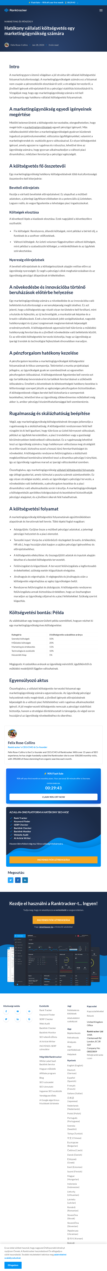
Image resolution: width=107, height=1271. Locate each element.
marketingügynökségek (38, 127)
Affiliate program (47, 1073)
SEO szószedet (46, 1082)
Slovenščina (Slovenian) (73, 1224)
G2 (29, 1019)
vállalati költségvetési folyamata (75, 470)
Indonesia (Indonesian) (73, 1185)
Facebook (6, 1011)
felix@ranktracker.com (95, 1056)
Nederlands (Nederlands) (73, 1107)
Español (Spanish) (71, 1079)
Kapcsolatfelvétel (95, 1011)
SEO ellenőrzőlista (48, 1037)
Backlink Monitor (47, 1032)
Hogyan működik (47, 1068)
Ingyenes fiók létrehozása (53, 920)
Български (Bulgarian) (72, 1144)
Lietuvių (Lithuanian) (73, 1193)
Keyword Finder (47, 1014)
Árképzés (71, 1042)
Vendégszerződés (47, 1095)
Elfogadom (13, 1265)
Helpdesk (71, 1054)
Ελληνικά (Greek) (71, 1161)
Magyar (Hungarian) (73, 1178)
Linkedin (17, 1019)
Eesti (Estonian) (74, 1167)
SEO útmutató (46, 1086)
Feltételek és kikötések (73, 1012)
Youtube (17, 1011)
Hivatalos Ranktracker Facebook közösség (29, 1011)
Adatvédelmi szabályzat (73, 1020)
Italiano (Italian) (75, 1093)
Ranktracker (15, 10)
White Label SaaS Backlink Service (47, 1063)
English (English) (75, 1065)
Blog (41, 1077)
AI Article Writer (47, 1041)
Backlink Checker (47, 1028)
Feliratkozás (73, 1037)
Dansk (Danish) (74, 1154)
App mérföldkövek (74, 1048)
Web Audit (44, 1023)
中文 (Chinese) (74, 1138)
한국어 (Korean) (75, 1238)
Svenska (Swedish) (72, 1127)
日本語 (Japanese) (72, 1099)
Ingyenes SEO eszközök (50, 1091)
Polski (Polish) (74, 1113)
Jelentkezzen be (46, 927)
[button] (101, 10)
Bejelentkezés (74, 1033)
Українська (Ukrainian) (72, 1232)
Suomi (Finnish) (74, 1171)
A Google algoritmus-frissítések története (49, 1102)
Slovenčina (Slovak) (72, 1217)
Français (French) (71, 1087)
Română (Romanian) (72, 1209)
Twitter (6, 1019)
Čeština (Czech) (74, 1150)
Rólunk (90, 1015)
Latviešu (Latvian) (71, 1201)
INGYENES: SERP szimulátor (47, 1048)
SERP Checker (46, 1019)
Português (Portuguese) (73, 1120)
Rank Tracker (45, 1010)
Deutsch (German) (71, 1072)
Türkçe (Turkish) (75, 1133)
